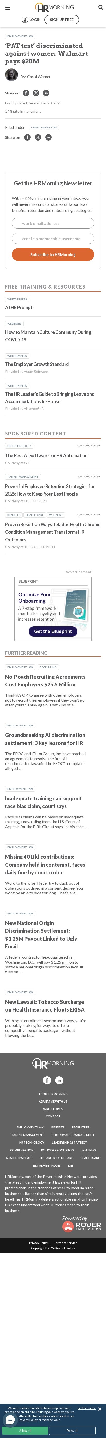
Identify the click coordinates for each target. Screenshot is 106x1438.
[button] (10, 1420)
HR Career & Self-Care (56, 1158)
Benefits (57, 1127)
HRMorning (54, 7)
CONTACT (53, 1116)
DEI (70, 1165)
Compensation (21, 1150)
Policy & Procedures (57, 1150)
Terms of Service (65, 1243)
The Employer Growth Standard (37, 364)
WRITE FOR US (53, 1109)
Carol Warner (39, 76)
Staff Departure (19, 1158)
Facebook (45, 1080)
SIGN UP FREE (62, 19)
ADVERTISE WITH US (53, 1101)
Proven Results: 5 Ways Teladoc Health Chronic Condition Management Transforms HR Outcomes (52, 532)
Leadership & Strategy (69, 1142)
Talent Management (28, 1134)
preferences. (87, 1408)
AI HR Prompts (19, 307)
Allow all (25, 1430)
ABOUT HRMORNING (53, 1094)
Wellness (89, 1150)
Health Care (90, 1158)
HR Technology (31, 1142)
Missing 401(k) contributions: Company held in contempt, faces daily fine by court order (45, 864)
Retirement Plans (46, 1165)
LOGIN (35, 19)
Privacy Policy (38, 1243)
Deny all (72, 1430)
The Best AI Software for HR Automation (46, 455)
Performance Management (73, 1134)
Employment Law (20, 36)
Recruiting (48, 667)
